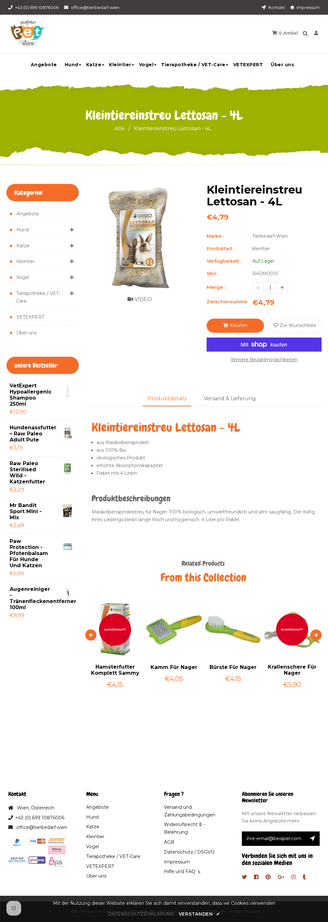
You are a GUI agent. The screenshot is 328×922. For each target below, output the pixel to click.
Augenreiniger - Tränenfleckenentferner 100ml (28, 598)
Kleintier (25, 261)
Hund (22, 230)
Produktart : (221, 248)
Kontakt (276, 7)
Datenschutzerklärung (141, 914)
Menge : (216, 287)
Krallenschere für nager (292, 670)
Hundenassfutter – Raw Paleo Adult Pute (28, 434)
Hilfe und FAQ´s (182, 871)
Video (142, 299)
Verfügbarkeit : (224, 261)
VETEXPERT (30, 317)
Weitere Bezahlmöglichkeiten (264, 359)
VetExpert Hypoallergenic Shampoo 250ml (28, 395)
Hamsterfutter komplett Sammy (115, 670)
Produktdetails (167, 398)
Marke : (215, 236)
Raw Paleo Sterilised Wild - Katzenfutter (27, 472)
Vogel (22, 277)
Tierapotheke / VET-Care (38, 297)
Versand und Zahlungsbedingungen (189, 811)
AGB (169, 842)
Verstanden (199, 914)
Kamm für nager (174, 667)
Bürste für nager (233, 667)
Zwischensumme (227, 302)
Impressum (308, 7)
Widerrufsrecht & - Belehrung (184, 828)
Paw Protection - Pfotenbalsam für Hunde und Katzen (28, 553)
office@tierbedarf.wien (95, 7)
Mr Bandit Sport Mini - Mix (26, 511)
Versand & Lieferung (230, 398)
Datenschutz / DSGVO (189, 852)
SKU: (212, 273)
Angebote (27, 214)
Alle (120, 128)
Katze (22, 246)
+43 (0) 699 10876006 (37, 7)
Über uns (26, 333)
